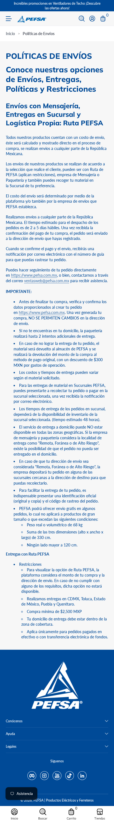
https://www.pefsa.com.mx (34, 275)
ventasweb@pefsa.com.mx (46, 280)
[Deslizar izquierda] (10, 6)
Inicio (10, 33)
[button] (81, 18)
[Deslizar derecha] (104, 6)
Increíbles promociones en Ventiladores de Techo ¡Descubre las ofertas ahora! (57, 5)
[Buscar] (81, 18)
